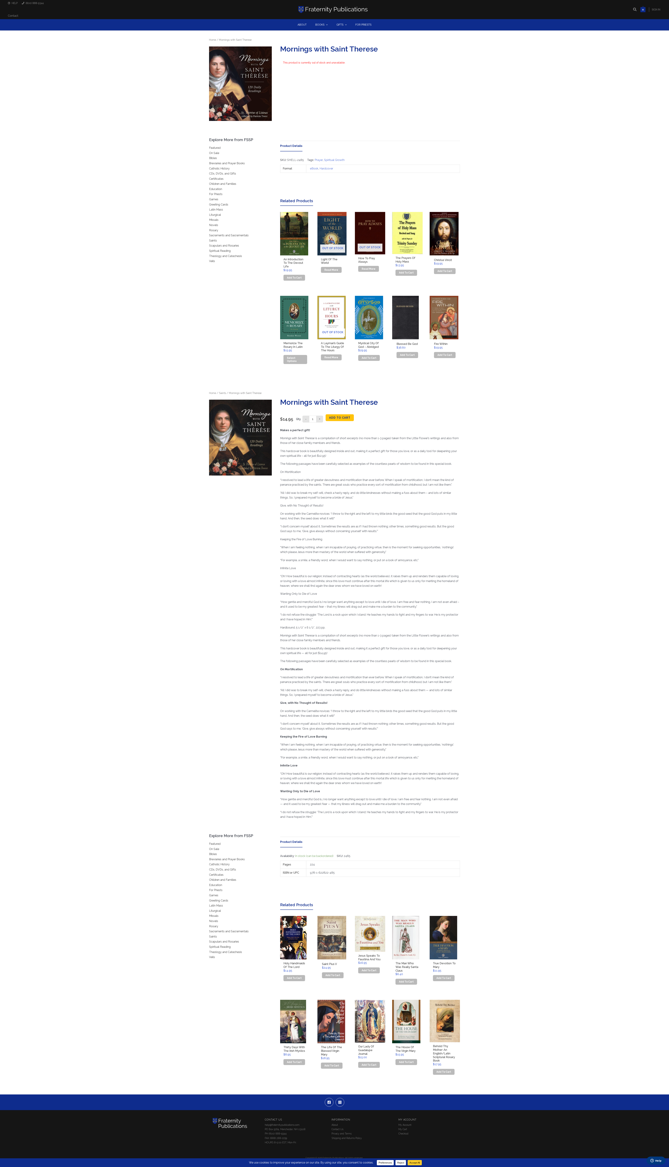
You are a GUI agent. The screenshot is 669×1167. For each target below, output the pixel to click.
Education (215, 189)
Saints (213, 240)
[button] (635, 9)
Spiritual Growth (334, 160)
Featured (215, 147)
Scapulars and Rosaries (224, 245)
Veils (212, 261)
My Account (404, 1125)
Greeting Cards (218, 204)
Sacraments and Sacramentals (229, 235)
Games (213, 199)
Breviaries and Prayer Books (227, 163)
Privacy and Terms (342, 1133)
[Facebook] (329, 1102)
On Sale (214, 153)
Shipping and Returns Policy (347, 1138)
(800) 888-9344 (35, 3)
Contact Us (337, 1129)
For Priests (215, 194)
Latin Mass (216, 209)
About (335, 1125)
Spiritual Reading (220, 250)
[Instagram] (340, 1102)
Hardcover (326, 168)
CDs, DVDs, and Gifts (222, 173)
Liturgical (215, 214)
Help (15, 3)
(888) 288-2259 (278, 1138)
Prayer (319, 160)
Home (212, 39)
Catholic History (219, 168)
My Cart (402, 1129)
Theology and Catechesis (225, 256)
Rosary (213, 230)
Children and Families (222, 183)
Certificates (216, 178)
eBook (314, 168)
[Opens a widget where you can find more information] (656, 1161)
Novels (213, 225)
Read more (331, 269)
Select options (292, 359)
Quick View (295, 252)
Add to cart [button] (294, 277)
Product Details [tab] (291, 146)
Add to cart (339, 417)
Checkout (403, 1133)
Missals (213, 219)
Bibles (213, 158)
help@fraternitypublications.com (282, 1125)
